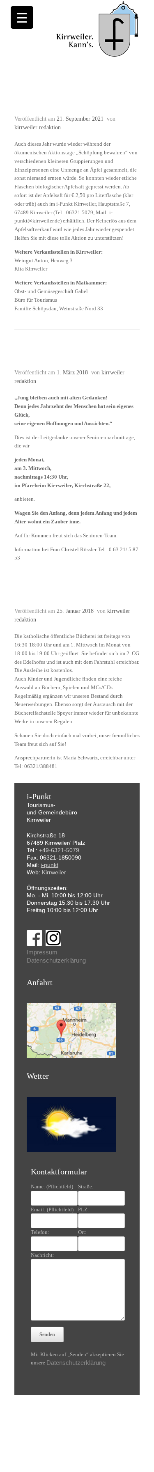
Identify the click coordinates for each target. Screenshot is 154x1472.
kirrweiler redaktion (37, 127)
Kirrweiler (54, 872)
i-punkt (49, 865)
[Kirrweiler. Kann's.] (98, 28)
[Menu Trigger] (22, 17)
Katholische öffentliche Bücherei (69, 600)
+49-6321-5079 (59, 850)
